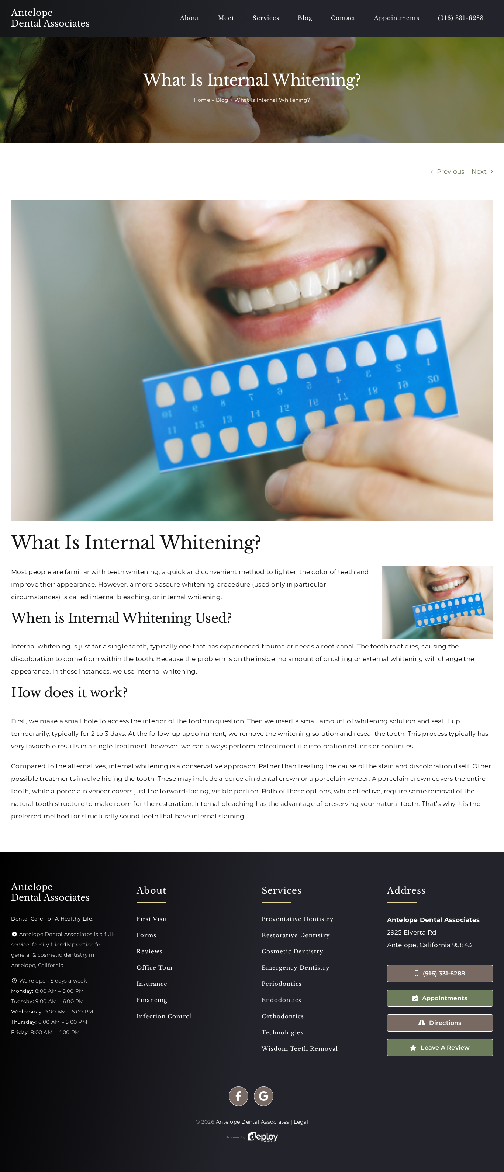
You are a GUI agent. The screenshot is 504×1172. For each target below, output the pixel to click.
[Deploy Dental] (263, 1137)
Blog (222, 100)
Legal (301, 1122)
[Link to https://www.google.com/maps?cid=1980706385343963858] (263, 1096)
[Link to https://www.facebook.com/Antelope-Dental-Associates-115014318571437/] (238, 1096)
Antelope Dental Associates (252, 1122)
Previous (451, 171)
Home (202, 100)
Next (479, 171)
